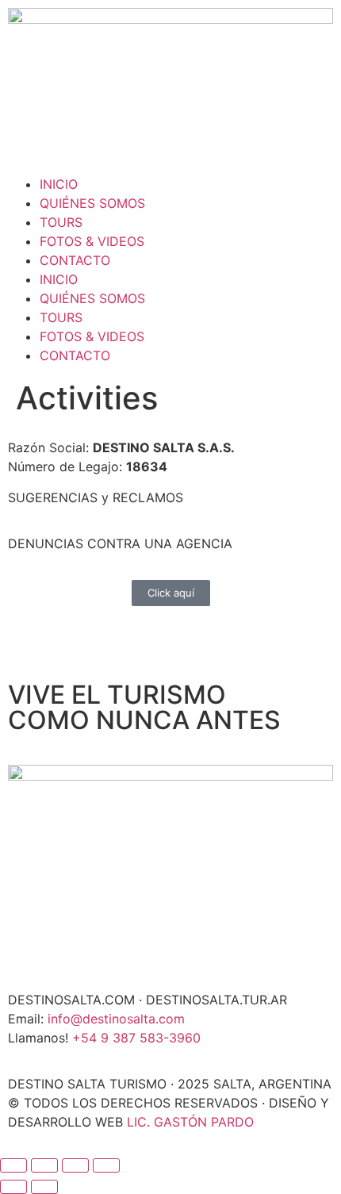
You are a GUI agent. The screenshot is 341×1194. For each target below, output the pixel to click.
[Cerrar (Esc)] (106, 1165)
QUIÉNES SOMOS (92, 203)
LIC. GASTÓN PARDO (190, 1122)
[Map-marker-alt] (158, 134)
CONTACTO (75, 260)
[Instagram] (71, 134)
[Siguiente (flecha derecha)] (44, 1187)
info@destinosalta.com (116, 1019)
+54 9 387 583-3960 (136, 1038)
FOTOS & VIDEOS (92, 241)
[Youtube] (115, 134)
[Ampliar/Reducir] (13, 1165)
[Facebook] (28, 134)
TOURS (61, 222)
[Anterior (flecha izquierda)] (13, 1187)
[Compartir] (75, 1165)
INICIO (59, 184)
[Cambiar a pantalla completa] (44, 1165)
